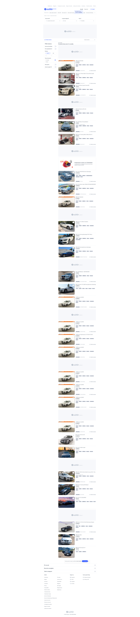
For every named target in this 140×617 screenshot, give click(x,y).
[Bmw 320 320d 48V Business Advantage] (77, 177)
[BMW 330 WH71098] (77, 66)
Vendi (93, 9)
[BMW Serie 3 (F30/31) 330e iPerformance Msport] (77, 527)
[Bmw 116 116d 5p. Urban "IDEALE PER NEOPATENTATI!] (77, 189)
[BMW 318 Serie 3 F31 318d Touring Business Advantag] (77, 290)
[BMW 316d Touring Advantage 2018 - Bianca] (77, 240)
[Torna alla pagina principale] (50, 9)
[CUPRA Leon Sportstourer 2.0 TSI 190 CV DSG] (77, 340)
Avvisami (85, 561)
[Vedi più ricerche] (95, 13)
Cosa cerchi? (47, 18)
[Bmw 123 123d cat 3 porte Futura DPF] (77, 90)
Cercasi (47, 61)
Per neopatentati (48, 48)
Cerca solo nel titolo (48, 46)
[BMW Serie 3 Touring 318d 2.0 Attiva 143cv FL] (77, 139)
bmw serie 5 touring (71, 12)
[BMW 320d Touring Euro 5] (77, 552)
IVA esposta (47, 64)
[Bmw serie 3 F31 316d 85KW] (77, 503)
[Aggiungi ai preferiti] (73, 61)
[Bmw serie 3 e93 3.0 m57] (77, 440)
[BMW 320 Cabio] (77, 540)
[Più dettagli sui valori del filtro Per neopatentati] (51, 48)
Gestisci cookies (47, 589)
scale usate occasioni (53, 12)
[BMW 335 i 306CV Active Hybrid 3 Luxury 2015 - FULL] (77, 477)
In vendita (47, 60)
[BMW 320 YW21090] (77, 202)
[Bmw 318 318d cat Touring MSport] (77, 127)
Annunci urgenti (48, 66)
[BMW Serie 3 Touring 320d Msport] (77, 490)
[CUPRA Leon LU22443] (77, 302)
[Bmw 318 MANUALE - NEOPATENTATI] (77, 277)
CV (47, 53)
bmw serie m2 (64, 12)
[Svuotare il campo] (59, 21)
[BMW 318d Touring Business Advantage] (77, 252)
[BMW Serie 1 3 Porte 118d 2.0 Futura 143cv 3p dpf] (77, 78)
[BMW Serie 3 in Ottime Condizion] (77, 227)
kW (53, 53)
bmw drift (59, 12)
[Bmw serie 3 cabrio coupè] (77, 453)
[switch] (55, 46)
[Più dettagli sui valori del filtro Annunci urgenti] (51, 66)
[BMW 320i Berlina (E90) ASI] (77, 114)
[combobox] (53, 21)
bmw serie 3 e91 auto (89, 12)
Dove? (80, 18)
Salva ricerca (48, 39)
